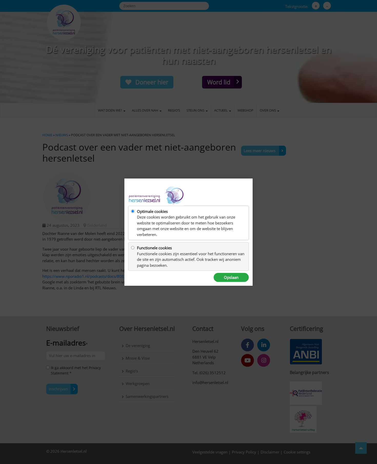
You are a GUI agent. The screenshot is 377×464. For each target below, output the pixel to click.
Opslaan (231, 277)
